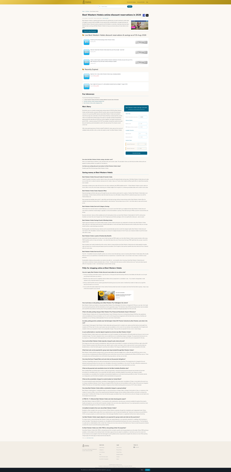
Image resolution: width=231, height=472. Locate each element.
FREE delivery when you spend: (132, 127)
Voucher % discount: (131, 144)
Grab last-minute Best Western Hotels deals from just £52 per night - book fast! (107, 49)
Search (129, 6)
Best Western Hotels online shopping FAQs (93, 103)
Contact (117, 456)
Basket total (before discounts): (132, 117)
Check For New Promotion (90, 31)
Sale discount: (128, 133)
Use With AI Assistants (103, 459)
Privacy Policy (119, 449)
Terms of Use (119, 447)
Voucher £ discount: (130, 148)
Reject (142, 469)
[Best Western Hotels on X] (147, 15)
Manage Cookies (119, 454)
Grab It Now (141, 42)
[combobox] (114, 6)
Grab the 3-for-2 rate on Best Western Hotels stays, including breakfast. (105, 74)
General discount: (129, 137)
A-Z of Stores (102, 452)
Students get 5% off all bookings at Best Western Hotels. (102, 39)
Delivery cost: (128, 123)
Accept (147, 469)
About (117, 459)
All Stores (87, 11)
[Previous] (132, 25)
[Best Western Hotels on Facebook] (144, 15)
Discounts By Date (140, 2)
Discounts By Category (131, 2)
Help (147, 2)
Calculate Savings (136, 153)
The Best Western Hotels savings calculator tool (94, 101)
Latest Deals (101, 447)
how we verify (105, 18)
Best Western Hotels (90, 437)
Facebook (137, 447)
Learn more (108, 469)
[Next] (147, 25)
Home (83, 11)
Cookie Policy (119, 452)
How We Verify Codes (103, 456)
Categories (101, 449)
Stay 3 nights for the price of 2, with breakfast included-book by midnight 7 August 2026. (109, 84)
